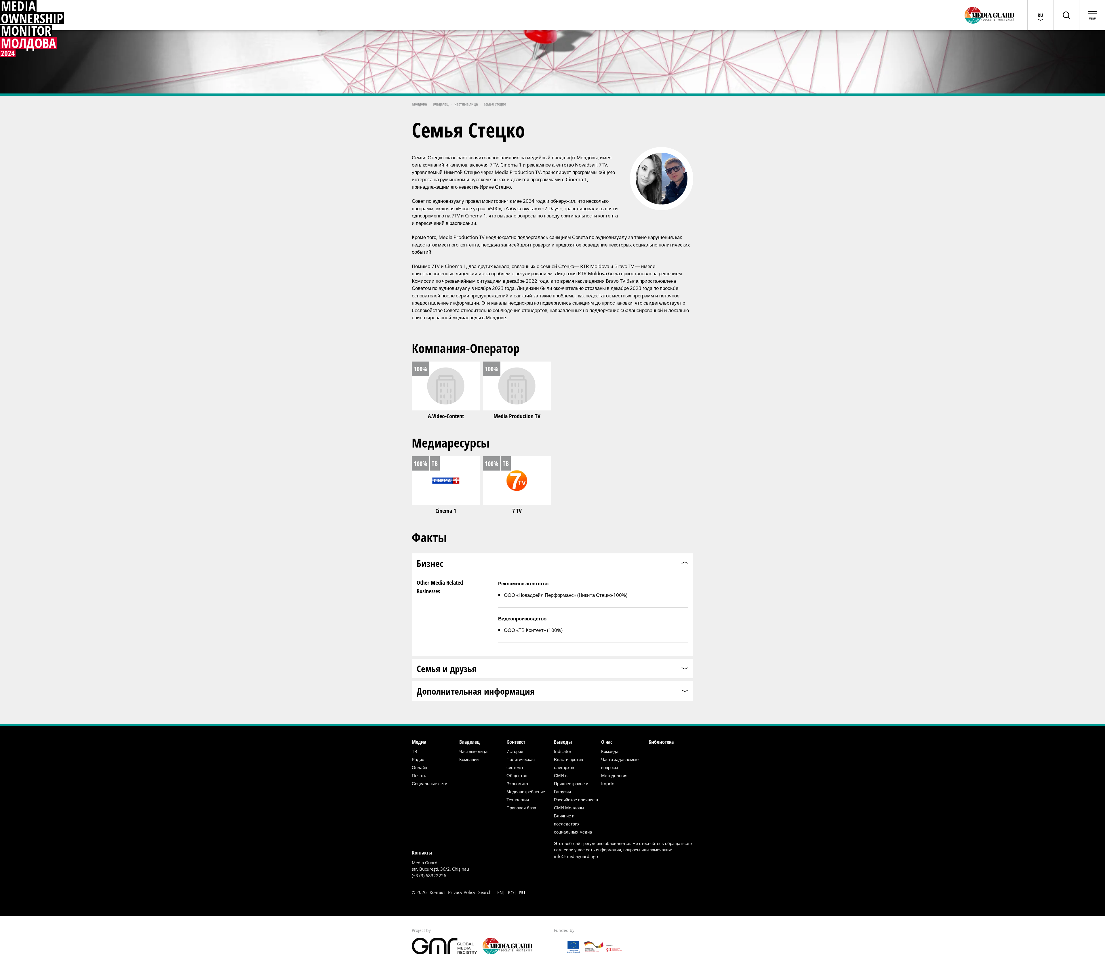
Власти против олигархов (568, 763)
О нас (606, 741)
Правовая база (521, 808)
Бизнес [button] (430, 563)
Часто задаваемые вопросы (620, 763)
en (500, 892)
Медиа (419, 741)
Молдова (419, 104)
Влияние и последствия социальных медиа (573, 824)
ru (522, 892)
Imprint (608, 783)
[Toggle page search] (1066, 15)
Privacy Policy (461, 892)
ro (511, 892)
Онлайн (419, 767)
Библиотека (661, 741)
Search (484, 892)
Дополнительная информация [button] (476, 691)
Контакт (437, 892)
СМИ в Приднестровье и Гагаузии (571, 783)
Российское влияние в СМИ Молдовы (576, 804)
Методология (614, 775)
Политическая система (520, 763)
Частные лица (466, 104)
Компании (469, 759)
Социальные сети (429, 783)
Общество (516, 775)
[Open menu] (1092, 15)
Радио (418, 759)
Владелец (441, 104)
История (514, 751)
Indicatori (563, 751)
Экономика (517, 783)
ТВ (414, 751)
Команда (609, 751)
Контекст (515, 741)
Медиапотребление (525, 791)
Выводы (563, 741)
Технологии (517, 799)
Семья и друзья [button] (447, 668)
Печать (419, 775)
